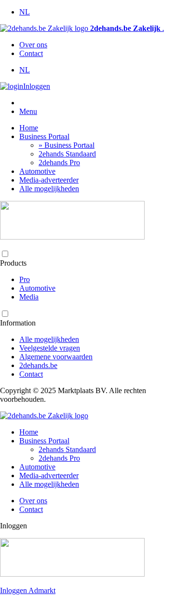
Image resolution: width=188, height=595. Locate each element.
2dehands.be (38, 365)
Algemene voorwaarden (56, 357)
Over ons (33, 45)
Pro (24, 279)
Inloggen (36, 86)
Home (28, 128)
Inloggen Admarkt (27, 590)
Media (29, 297)
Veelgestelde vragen (49, 348)
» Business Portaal (66, 145)
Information (18, 323)
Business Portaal (44, 136)
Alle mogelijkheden (49, 188)
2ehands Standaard (67, 154)
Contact (31, 53)
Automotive (37, 171)
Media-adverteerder (49, 180)
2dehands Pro (59, 162)
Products (13, 263)
